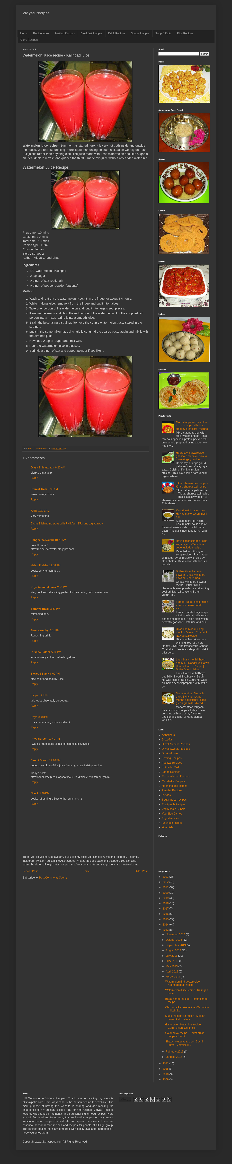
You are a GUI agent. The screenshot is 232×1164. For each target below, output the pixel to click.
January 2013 (174, 1056)
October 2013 (174, 939)
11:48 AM (54, 565)
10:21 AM (60, 540)
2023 (166, 876)
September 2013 (176, 945)
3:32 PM (55, 608)
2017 (166, 908)
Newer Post (30, 871)
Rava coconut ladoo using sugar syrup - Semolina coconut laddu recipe (191, 544)
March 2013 (173, 977)
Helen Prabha (39, 565)
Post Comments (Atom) (53, 877)
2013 (166, 929)
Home (24, 33)
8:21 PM (44, 695)
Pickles (166, 795)
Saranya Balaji (40, 608)
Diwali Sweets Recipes (176, 748)
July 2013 (172, 955)
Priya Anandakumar (43, 587)
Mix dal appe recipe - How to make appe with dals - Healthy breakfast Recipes (192, 425)
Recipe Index (41, 33)
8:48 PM (43, 717)
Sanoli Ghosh (39, 760)
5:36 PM (56, 652)
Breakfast (167, 739)
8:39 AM (53, 489)
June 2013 (172, 961)
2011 (166, 1068)
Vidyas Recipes (36, 13)
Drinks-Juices (170, 753)
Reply (34, 477)
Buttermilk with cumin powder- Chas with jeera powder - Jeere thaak (190, 574)
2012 (166, 1063)
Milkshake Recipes (173, 781)
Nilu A (34, 793)
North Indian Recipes (174, 785)
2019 (166, 898)
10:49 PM (54, 738)
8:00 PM (55, 673)
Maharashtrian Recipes (176, 776)
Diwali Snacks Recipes (176, 744)
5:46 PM (44, 793)
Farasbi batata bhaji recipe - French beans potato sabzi (192, 605)
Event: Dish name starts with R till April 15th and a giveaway (67, 523)
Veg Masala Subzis (173, 809)
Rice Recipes (185, 33)
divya (34, 695)
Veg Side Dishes (172, 813)
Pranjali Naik (39, 489)
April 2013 (172, 971)
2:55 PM (62, 587)
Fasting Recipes (172, 758)
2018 (166, 903)
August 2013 (174, 950)
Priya (34, 717)
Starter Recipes (140, 33)
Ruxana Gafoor (40, 652)
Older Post (141, 871)
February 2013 (175, 1051)
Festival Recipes (65, 33)
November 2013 (176, 934)
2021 (166, 887)
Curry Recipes (29, 39)
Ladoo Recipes (171, 771)
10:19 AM (44, 510)
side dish (167, 827)
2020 (166, 892)
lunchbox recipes (172, 822)
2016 (166, 913)
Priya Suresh (39, 738)
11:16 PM (54, 760)
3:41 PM (54, 630)
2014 (166, 924)
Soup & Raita (163, 33)
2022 (166, 882)
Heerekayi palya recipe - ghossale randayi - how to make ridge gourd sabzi (191, 456)
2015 (166, 919)
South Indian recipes (174, 799)
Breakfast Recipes (92, 33)
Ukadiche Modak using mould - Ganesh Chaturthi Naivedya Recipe (191, 632)
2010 (166, 1074)
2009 (166, 1079)
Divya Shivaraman (42, 467)
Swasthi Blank (40, 673)
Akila (34, 510)
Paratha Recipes (172, 790)
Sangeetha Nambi (42, 540)
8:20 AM (60, 467)
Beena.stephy (40, 630)
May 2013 (172, 966)
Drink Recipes (116, 33)
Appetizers (168, 735)
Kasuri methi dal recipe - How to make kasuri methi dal (191, 513)
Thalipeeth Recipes (173, 804)
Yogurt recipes (170, 818)
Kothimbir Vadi (171, 767)
